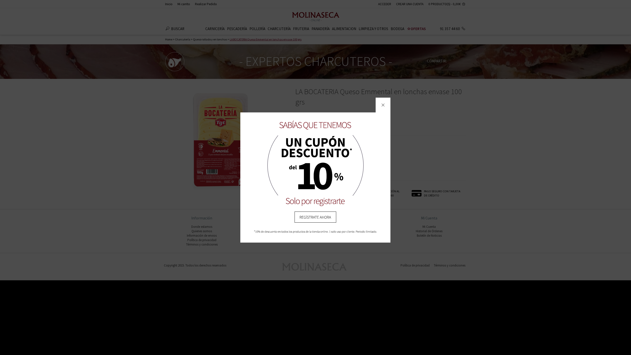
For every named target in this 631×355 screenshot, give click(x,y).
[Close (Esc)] (383, 105)
